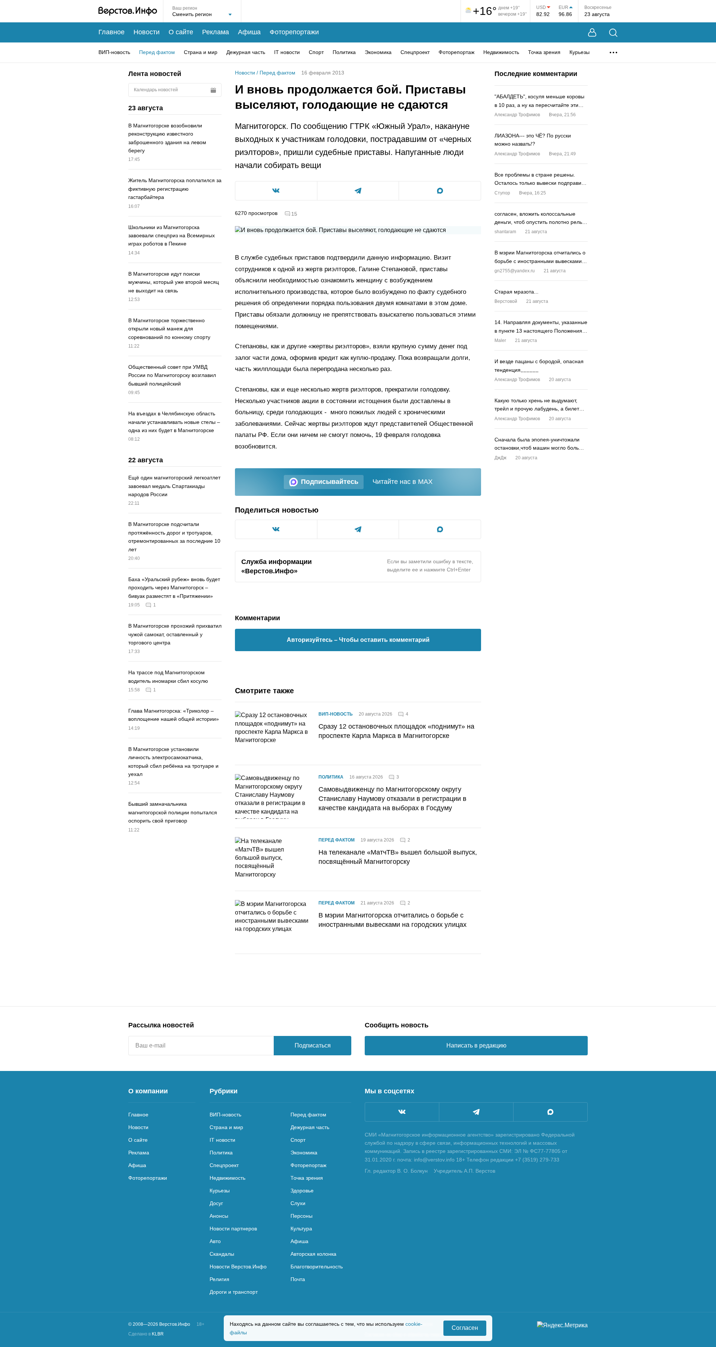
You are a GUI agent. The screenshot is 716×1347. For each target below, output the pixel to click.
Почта (298, 1279)
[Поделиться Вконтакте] (276, 190)
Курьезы (579, 52)
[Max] (550, 1112)
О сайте (181, 32)
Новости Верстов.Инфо (238, 1267)
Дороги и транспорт (234, 1292)
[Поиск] (613, 32)
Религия (219, 1279)
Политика (344, 52)
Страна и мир (200, 52)
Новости (147, 32)
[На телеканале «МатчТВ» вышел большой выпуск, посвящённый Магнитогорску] (272, 859)
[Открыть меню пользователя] (592, 32)
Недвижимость (501, 52)
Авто (215, 1241)
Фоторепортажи (294, 32)
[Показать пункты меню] (613, 52)
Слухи (298, 1203)
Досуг (216, 1203)
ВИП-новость (114, 52)
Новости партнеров (233, 1229)
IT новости (287, 52)
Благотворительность (317, 1267)
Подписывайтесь (329, 481)
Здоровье (302, 1191)
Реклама (215, 32)
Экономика (378, 52)
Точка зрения (544, 52)
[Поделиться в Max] (440, 190)
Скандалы (222, 1254)
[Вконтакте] (402, 1112)
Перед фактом (157, 52)
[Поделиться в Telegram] (358, 190)
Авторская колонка (313, 1254)
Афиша (249, 32)
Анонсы (219, 1216)
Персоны (302, 1216)
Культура (301, 1229)
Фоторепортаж (456, 52)
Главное (111, 32)
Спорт (316, 52)
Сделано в (146, 1334)
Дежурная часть (245, 52)
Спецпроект (415, 52)
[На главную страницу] (127, 11)
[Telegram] (476, 1112)
